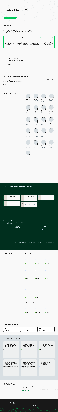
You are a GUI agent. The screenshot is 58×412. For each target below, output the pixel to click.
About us (34, 403)
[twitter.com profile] (35, 405)
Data (34, 124)
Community (43, 403)
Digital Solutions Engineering (43, 124)
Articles (38, 403)
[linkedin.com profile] (33, 405)
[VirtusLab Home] (5, 2)
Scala (51, 124)
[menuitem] (11, 2)
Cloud (36, 123)
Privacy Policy (48, 403)
